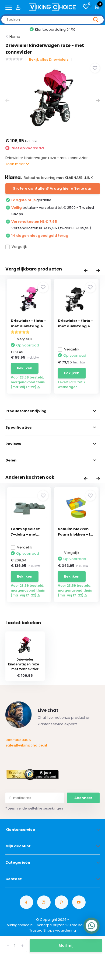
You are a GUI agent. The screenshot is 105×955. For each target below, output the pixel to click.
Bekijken (24, 368)
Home (14, 36)
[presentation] (7, 101)
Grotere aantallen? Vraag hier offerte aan (53, 188)
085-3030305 (18, 739)
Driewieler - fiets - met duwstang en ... (28, 323)
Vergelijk (19, 246)
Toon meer (15, 163)
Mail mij (66, 945)
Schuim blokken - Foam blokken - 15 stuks (75, 531)
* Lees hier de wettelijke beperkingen (34, 808)
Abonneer (83, 797)
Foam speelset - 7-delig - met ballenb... (27, 531)
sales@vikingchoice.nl (26, 745)
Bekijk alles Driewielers (49, 59)
